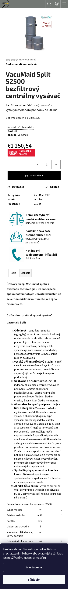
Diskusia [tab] (25, 273)
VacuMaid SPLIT (42, 195)
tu (44, 558)
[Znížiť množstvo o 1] (37, 164)
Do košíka (36, 175)
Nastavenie (34, 567)
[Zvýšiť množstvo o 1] (55, 164)
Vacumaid (23, 135)
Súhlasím (34, 580)
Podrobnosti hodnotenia (21, 64)
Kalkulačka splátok (25, 152)
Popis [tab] (13, 273)
